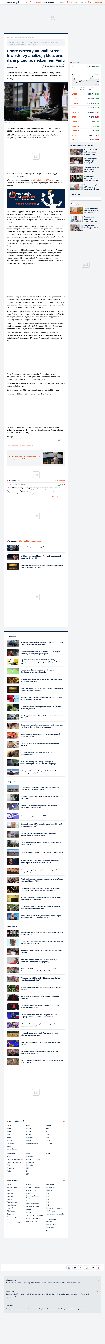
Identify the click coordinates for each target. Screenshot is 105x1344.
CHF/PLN (29, 1134)
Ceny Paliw (49, 1143)
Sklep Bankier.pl (50, 1227)
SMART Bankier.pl (18, 1294)
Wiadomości (30, 37)
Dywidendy (13, 44)
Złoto (47, 1128)
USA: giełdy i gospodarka (19, 445)
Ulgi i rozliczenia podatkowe (54, 1208)
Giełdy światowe (33, 42)
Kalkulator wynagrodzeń (33, 1187)
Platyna (48, 1140)
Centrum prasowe (40, 1283)
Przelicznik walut (12, 1202)
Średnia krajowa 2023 (13, 1223)
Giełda (38, 2)
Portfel (28, 44)
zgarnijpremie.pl (11, 1297)
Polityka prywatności (64, 1309)
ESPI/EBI (23, 42)
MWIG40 (9, 1137)
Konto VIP (10, 1208)
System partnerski (35, 1294)
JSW (27, 1174)
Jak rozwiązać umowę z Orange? (33, 1197)
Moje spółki (29, 1165)
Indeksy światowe (12, 1149)
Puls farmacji (85, 1294)
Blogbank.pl (10, 1214)
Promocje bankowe (12, 1226)
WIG (8, 1134)
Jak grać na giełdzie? (13, 1187)
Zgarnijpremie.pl (11, 1217)
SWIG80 (9, 1140)
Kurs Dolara (29, 1137)
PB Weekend (11, 1211)
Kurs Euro (29, 1140)
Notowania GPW (14, 42)
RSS (32, 1283)
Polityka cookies (52, 1309)
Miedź (47, 1131)
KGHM (28, 1168)
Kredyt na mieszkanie (32, 1201)
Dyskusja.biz (61, 1294)
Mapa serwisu (77, 1283)
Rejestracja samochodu (33, 1218)
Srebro (47, 1137)
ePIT (47, 1230)
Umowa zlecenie (31, 1190)
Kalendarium (55, 42)
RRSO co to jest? (31, 1221)
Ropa (47, 1134)
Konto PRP (29, 1193)
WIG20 (9, 1131)
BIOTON (28, 1171)
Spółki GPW (30, 1156)
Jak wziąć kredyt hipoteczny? (35, 1215)
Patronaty (27, 1283)
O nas (8, 1283)
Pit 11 (47, 1205)
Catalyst (9, 1146)
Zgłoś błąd (69, 1283)
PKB (8, 1165)
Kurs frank (10, 1196)
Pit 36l (47, 1199)
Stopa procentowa (12, 1220)
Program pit (49, 1190)
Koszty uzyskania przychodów (55, 1214)
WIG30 (9, 1128)
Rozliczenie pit (50, 1187)
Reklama (13, 1283)
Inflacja (9, 1156)
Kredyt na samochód (32, 1204)
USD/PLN (29, 1131)
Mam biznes (52, 1294)
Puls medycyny (75, 1294)
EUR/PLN (29, 1128)
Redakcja (20, 1283)
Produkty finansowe (53, 1283)
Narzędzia (21, 44)
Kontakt (62, 1283)
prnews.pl (45, 1294)
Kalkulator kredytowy (32, 1206)
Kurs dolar (10, 1193)
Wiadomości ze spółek (33, 1159)
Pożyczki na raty (51, 1224)
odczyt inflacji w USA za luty (43, 180)
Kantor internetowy (12, 1205)
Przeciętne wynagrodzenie (15, 1159)
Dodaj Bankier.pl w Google (54, 66)
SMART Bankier (50, 1211)
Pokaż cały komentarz (58, 497)
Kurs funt (9, 1199)
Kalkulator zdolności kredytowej (52, 1220)
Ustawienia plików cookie (78, 1309)
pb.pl (67, 1294)
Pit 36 (47, 1193)
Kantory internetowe (32, 1143)
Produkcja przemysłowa (14, 1162)
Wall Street (30, 445)
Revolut (28, 1209)
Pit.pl (27, 1294)
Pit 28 (47, 1202)
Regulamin (42, 1309)
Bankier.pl (10, 37)
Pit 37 (47, 1196)
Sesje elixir (49, 1217)
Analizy (9, 1171)
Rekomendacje (44, 42)
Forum (34, 44)
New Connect (11, 1143)
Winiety (28, 1212)
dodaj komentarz (60, 480)
